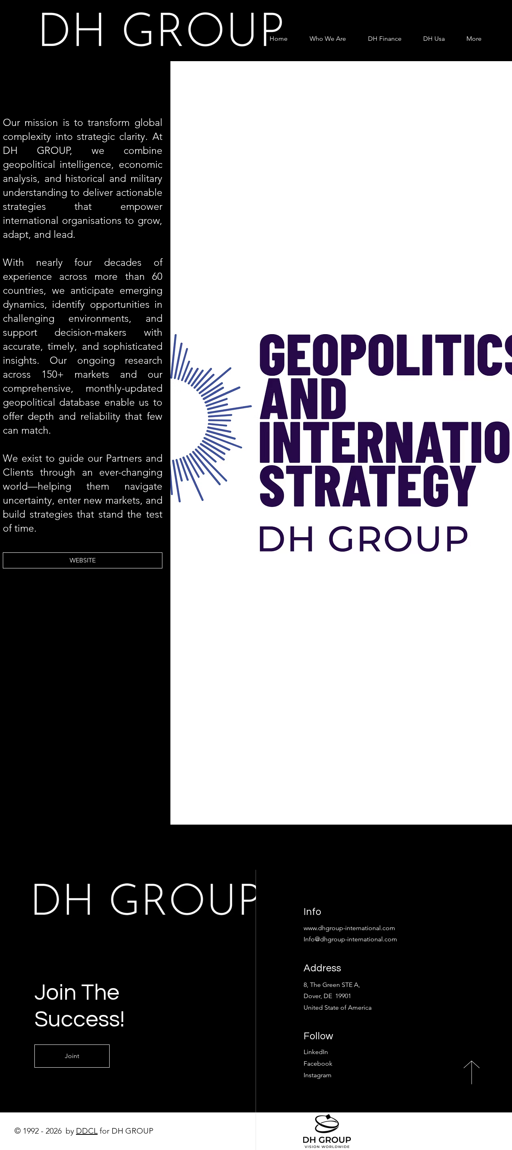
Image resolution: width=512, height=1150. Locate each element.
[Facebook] (67, 820)
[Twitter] (79, 820)
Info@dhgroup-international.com (350, 939)
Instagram (318, 1075)
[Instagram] (91, 820)
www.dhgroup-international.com (349, 928)
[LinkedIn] (103, 820)
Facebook (318, 1063)
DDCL (87, 1131)
